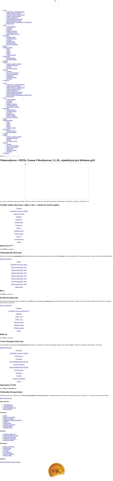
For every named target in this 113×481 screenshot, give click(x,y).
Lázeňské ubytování (12, 32)
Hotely (5, 46)
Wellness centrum (7, 47)
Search (2, 156)
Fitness (8, 53)
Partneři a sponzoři (11, 77)
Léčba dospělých (11, 26)
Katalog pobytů (11, 41)
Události (5, 61)
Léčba (5, 25)
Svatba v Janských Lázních (14, 16)
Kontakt (5, 70)
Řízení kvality (10, 23)
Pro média (9, 79)
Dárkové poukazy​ (11, 43)
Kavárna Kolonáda (12, 59)
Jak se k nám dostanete (13, 73)
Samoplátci (6, 35)
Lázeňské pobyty (11, 37)
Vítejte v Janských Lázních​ (14, 13)
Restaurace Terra (11, 58)
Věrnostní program (11, 38)
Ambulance (6, 80)
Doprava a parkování (12, 74)
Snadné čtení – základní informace (16, 11)
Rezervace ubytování (12, 44)
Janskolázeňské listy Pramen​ (14, 20)
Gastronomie (6, 56)
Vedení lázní (10, 76)
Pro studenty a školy (12, 68)
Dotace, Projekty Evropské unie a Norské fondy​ (19, 22)
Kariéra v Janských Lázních (14, 64)
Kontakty (9, 71)
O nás (4, 10)
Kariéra (5, 62)
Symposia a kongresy (12, 17)
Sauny (8, 50)
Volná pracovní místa (12, 65)
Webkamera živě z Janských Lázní (16, 14)
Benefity (9, 67)
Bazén (8, 49)
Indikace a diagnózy (12, 31)
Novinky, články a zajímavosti (14, 19)
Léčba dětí (9, 28)
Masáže (9, 52)
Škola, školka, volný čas (13, 34)
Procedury (9, 29)
